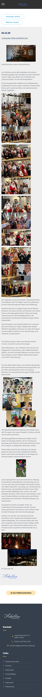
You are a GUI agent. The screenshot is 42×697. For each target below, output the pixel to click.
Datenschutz (9, 687)
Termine (8, 666)
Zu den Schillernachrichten (21, 593)
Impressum (9, 682)
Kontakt (8, 678)
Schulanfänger (10, 674)
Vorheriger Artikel (13, 16)
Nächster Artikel (12, 22)
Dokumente (9, 670)
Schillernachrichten (12, 662)
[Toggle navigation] (3, 4)
